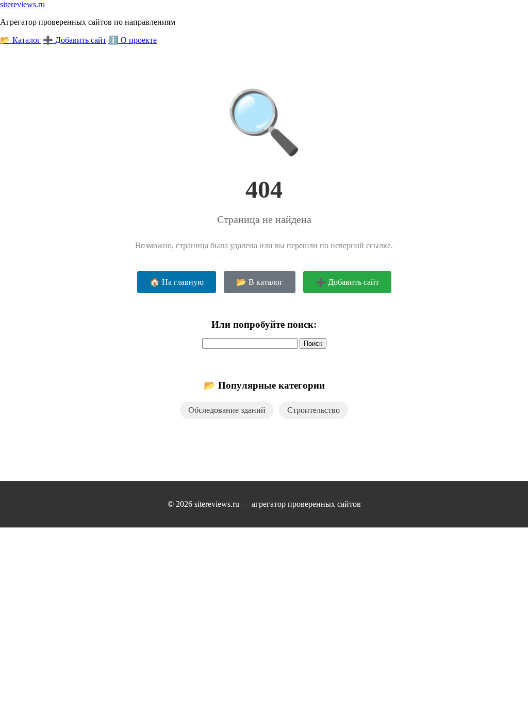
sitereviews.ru (22, 4)
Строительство (313, 410)
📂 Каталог (20, 40)
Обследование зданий (227, 410)
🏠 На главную (177, 282)
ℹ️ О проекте (132, 40)
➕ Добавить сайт (74, 40)
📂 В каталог (259, 282)
